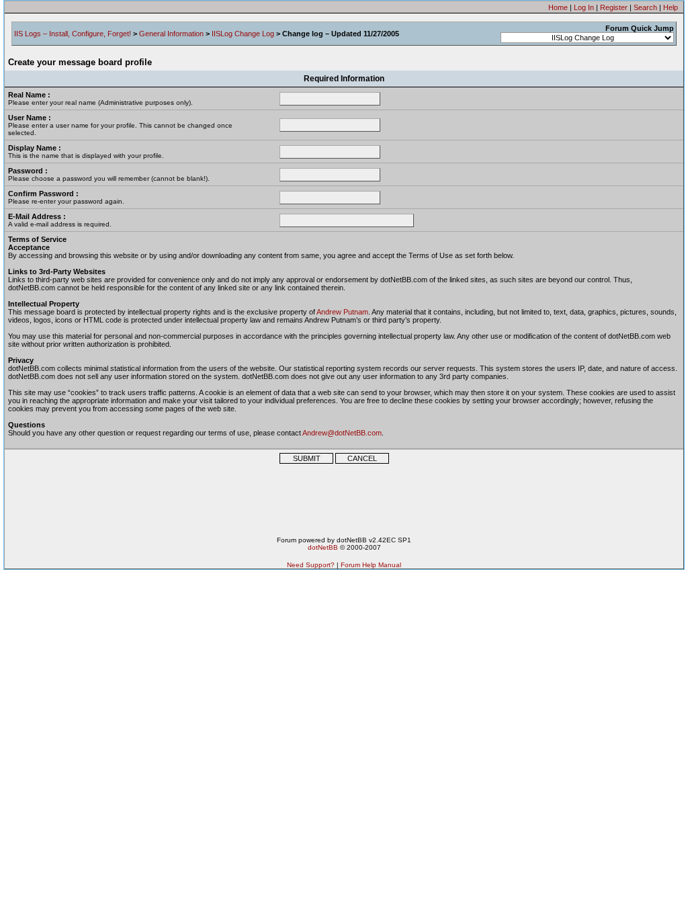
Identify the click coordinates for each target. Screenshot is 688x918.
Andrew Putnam (342, 312)
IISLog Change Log (243, 34)
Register (614, 7)
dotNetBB (323, 547)
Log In (584, 7)
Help (670, 7)
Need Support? (311, 565)
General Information (171, 34)
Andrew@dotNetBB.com (342, 433)
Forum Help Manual (371, 565)
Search (645, 7)
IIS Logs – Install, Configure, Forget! (72, 34)
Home (558, 7)
